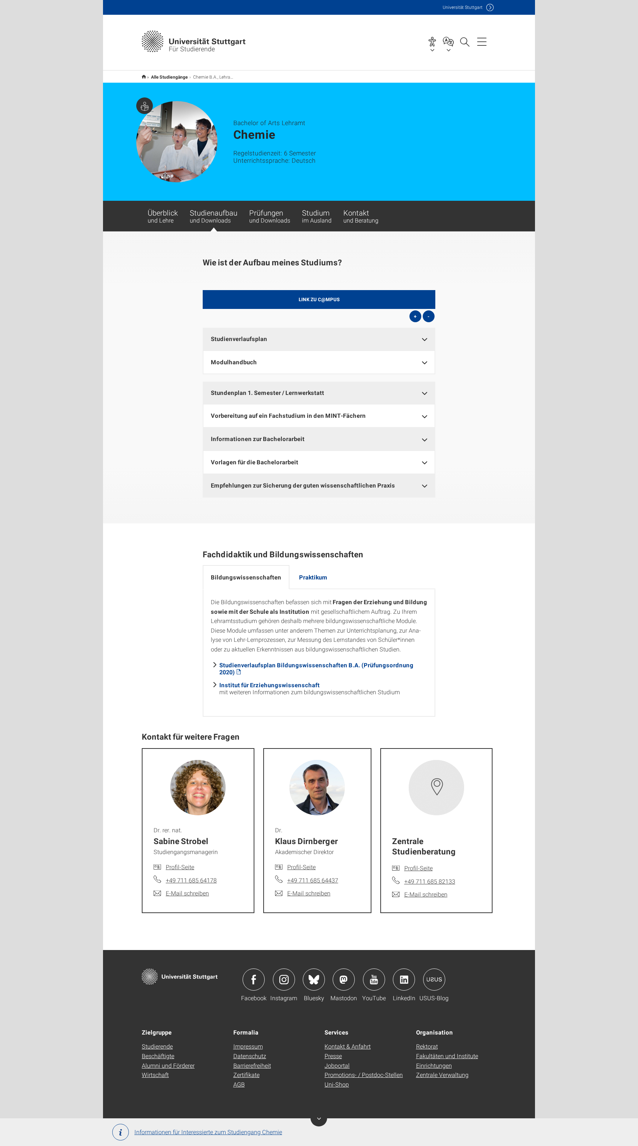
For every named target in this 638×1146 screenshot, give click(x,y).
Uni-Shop (337, 1084)
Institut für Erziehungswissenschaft (269, 685)
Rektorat (427, 1046)
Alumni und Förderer (168, 1065)
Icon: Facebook (254, 979)
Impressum (248, 1046)
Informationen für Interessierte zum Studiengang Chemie (208, 1132)
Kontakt (360, 216)
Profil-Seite (180, 867)
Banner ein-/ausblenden (319, 1118)
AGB (239, 1084)
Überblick (163, 216)
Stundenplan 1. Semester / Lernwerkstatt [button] (267, 392)
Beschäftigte (158, 1056)
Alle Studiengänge (169, 77)
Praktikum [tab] (313, 577)
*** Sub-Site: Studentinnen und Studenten (144, 76)
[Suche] (464, 41)
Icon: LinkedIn (404, 979)
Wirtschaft (155, 1074)
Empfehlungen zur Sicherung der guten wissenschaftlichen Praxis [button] (303, 485)
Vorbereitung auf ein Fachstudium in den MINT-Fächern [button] (288, 415)
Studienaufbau (213, 216)
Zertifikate (246, 1074)
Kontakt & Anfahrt (348, 1046)
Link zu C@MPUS (319, 299)
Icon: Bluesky (314, 979)
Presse (333, 1056)
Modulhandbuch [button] (234, 362)
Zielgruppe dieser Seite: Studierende (144, 105)
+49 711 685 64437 (312, 880)
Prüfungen (269, 216)
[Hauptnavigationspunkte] (482, 41)
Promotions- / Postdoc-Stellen (364, 1074)
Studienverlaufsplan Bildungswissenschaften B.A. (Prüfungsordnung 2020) (316, 668)
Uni (463, 7)
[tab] (319, 339)
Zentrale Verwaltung (442, 1074)
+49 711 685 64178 (191, 880)
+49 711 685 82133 (429, 881)
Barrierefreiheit (252, 1065)
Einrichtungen (434, 1065)
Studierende (157, 1046)
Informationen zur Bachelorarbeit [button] (258, 439)
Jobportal (337, 1065)
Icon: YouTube (374, 979)
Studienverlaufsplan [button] (239, 339)
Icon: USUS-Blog (434, 979)
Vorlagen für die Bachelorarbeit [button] (254, 462)
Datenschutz (249, 1056)
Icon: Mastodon (344, 979)
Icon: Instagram (284, 979)
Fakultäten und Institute (447, 1056)
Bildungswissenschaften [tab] (246, 577)
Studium (317, 216)
